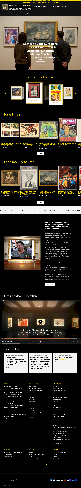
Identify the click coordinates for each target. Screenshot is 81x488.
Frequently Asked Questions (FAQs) (36, 454)
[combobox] (40, 13)
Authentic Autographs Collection (11, 407)
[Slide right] (78, 129)
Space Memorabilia (57, 407)
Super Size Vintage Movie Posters (60, 431)
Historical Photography (58, 388)
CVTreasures (9, 485)
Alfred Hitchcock (32, 386)
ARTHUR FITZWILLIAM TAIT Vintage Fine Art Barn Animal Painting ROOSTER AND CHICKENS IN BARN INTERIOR (10, 192)
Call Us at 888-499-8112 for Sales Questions (14, 452)
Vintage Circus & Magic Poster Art (11, 401)
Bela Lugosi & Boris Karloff (35, 388)
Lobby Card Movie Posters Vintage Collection (14, 394)
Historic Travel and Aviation (59, 414)
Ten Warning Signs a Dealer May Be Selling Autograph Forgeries (62, 436)
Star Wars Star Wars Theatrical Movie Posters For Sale (64, 404)
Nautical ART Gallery (57, 410)
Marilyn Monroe (32, 406)
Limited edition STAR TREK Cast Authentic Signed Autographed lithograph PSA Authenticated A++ (66, 192)
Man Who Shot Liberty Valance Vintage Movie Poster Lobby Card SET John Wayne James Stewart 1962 (10, 144)
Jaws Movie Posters (57, 399)
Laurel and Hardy (32, 415)
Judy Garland (31, 408)
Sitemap (30, 461)
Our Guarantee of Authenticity (59, 452)
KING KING (55, 401)
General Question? (8, 456)
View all (40, 153)
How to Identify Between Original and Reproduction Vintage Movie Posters (61, 440)
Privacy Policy (56, 454)
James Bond (31, 397)
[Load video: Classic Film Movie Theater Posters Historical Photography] (40, 322)
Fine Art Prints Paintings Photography (12, 418)
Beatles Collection (57, 421)
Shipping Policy (56, 458)
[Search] (54, 13)
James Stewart (32, 401)
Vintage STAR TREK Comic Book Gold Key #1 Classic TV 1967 (67, 144)
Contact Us (50, 284)
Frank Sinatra (31, 392)
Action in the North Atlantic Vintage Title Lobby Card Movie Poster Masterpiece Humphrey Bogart (28, 144)
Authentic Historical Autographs (60, 390)
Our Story (31, 452)
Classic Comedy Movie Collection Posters (13, 392)
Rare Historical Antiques (58, 423)
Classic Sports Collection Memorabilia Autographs (15, 414)
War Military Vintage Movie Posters (12, 410)
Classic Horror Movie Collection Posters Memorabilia (13, 389)
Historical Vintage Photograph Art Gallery (13, 405)
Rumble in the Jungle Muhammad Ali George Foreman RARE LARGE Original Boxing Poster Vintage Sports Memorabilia (48, 145)
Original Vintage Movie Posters (11, 386)
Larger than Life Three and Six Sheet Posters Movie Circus (64, 428)
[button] (43, 6)
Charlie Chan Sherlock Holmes (35, 390)
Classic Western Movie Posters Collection (13, 396)
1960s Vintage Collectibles (59, 433)
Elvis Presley (31, 417)
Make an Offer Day (57, 443)
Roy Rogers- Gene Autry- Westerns (36, 412)
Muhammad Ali (56, 395)
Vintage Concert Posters (9, 398)
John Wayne (31, 399)
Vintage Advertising (8, 403)
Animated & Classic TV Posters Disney (12, 412)
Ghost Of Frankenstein (58, 418)
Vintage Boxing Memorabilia (10, 416)
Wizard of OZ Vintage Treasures (60, 397)
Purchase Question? (8, 454)
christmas (55, 425)
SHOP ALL (40, 63)
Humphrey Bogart (32, 404)
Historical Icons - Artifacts (59, 392)
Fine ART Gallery (56, 412)
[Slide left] (3, 129)
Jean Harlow (31, 410)
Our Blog (31, 456)
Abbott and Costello (33, 395)
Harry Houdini (56, 386)
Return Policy (56, 456)
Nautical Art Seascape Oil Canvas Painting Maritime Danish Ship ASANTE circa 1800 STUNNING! (48, 192)
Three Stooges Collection (58, 416)
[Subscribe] (50, 468)
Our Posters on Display (34, 458)
